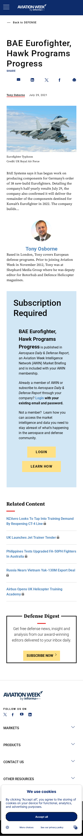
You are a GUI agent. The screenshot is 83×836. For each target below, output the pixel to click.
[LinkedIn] (30, 715)
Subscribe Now (40, 656)
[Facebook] (13, 715)
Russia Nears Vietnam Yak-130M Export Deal (40, 570)
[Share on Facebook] (60, 80)
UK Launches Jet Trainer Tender (31, 538)
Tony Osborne (16, 95)
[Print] (74, 80)
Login (41, 452)
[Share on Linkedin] (32, 80)
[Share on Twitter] (47, 80)
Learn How (41, 466)
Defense (30, 22)
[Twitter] (5, 715)
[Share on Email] (19, 80)
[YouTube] (21, 715)
